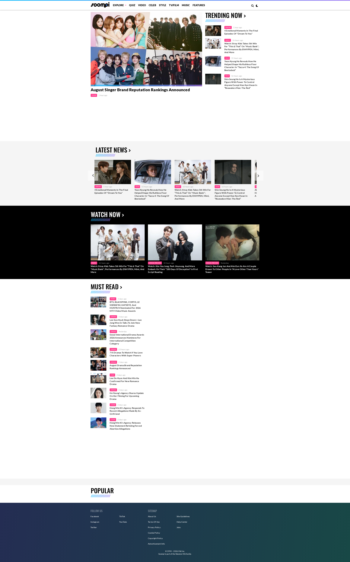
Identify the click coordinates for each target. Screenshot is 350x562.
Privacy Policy (154, 527)
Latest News (111, 149)
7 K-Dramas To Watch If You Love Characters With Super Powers (126, 354)
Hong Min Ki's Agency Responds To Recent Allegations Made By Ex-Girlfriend (127, 411)
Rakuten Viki (181, 554)
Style (162, 5)
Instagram (95, 522)
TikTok (122, 516)
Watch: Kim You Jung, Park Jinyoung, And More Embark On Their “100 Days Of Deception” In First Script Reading (173, 269)
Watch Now (105, 214)
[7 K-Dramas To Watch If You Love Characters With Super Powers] (98, 352)
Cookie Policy (154, 533)
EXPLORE (118, 5)
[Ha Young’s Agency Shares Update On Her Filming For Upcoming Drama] (98, 393)
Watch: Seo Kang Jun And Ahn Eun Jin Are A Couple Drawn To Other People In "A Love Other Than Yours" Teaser (232, 269)
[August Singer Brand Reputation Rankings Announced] (146, 49)
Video (142, 5)
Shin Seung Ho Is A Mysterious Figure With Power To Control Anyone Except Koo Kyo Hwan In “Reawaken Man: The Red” (240, 83)
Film (227, 58)
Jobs (179, 527)
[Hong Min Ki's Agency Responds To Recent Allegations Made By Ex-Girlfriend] (98, 408)
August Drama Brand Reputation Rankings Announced (126, 367)
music (113, 299)
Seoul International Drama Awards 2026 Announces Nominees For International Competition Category (127, 339)
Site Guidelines (183, 516)
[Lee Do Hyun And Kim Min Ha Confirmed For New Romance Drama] (98, 378)
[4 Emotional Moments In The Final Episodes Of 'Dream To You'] (213, 30)
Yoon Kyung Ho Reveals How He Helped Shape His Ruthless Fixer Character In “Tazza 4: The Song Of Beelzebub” (241, 65)
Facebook (95, 516)
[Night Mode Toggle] (257, 6)
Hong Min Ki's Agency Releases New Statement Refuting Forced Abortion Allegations (126, 425)
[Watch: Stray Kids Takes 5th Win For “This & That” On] (193, 172)
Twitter (94, 527)
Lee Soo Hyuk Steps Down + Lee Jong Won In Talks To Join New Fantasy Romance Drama (126, 323)
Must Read (105, 286)
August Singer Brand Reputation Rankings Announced (140, 89)
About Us (152, 516)
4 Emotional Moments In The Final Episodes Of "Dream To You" (241, 32)
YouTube (123, 522)
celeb (113, 405)
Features (199, 5)
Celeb (152, 5)
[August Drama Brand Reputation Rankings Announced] (98, 365)
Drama (228, 27)
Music (186, 5)
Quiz (132, 5)
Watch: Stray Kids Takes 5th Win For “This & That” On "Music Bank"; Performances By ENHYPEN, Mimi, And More (241, 48)
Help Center (182, 522)
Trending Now (223, 15)
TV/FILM (174, 5)
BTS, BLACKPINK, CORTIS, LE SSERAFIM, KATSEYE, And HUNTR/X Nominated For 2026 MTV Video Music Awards (125, 306)
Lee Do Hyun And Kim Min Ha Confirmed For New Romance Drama (124, 381)
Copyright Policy (155, 538)
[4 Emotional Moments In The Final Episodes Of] (112, 172)
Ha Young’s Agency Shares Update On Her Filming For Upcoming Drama (127, 396)
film (112, 375)
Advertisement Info (156, 544)
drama (113, 316)
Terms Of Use (154, 522)
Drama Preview (155, 263)
